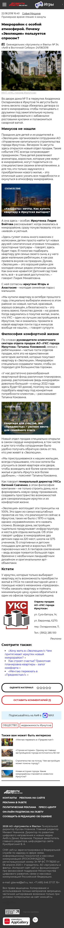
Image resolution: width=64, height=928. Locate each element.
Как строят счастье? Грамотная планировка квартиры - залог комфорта (28, 664)
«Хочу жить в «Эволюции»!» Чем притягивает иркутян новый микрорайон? (28, 654)
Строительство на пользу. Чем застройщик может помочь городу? (38, 762)
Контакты (10, 797)
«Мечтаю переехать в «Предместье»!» (21, 673)
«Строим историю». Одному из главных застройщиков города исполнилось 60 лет (38, 751)
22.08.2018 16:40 (10, 13)
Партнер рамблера (31, 912)
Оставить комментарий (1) (32, 700)
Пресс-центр (47, 807)
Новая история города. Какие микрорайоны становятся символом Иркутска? (34, 774)
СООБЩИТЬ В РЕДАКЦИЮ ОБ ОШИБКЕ (27, 816)
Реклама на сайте (32, 797)
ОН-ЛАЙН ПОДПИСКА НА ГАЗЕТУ (23, 811)
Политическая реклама (19, 807)
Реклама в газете (15, 802)
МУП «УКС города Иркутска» (18, 92)
